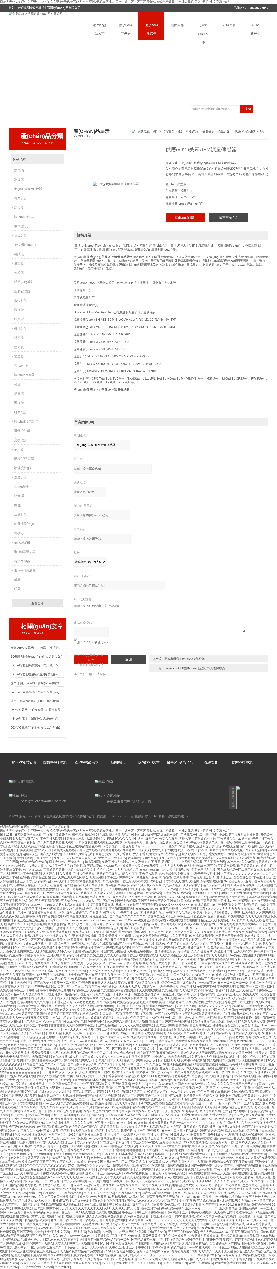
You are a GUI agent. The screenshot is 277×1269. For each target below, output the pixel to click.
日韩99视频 (172, 1212)
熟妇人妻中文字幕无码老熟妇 (216, 1216)
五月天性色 (111, 1134)
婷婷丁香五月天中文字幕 (258, 1029)
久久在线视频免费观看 (174, 873)
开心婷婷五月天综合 (39, 1243)
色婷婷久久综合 (124, 893)
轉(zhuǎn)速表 (24, 217)
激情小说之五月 (78, 924)
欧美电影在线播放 (108, 1212)
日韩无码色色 (188, 963)
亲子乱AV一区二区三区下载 (198, 834)
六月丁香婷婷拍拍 (203, 994)
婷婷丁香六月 (155, 1107)
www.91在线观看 (28, 893)
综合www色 (114, 1080)
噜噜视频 (117, 1146)
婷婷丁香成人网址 (186, 1119)
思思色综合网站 (137, 1177)
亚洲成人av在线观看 (234, 900)
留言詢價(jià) (228, 217)
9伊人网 (170, 998)
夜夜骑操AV (168, 1052)
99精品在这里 (60, 1158)
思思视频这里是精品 (108, 1138)
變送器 (19, 356)
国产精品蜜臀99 (231, 1235)
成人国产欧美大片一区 (81, 858)
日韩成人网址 (121, 994)
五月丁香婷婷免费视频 (197, 1212)
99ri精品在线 (250, 967)
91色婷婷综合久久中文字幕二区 (241, 924)
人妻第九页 (110, 846)
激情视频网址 (230, 978)
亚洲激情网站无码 (133, 1134)
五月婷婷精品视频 (196, 1126)
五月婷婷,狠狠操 (170, 1142)
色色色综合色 (106, 869)
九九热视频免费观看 (74, 1103)
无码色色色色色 (84, 1002)
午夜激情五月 (43, 858)
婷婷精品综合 (38, 1084)
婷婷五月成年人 (38, 1158)
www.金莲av (207, 982)
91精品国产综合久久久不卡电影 (44, 1064)
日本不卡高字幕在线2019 (136, 1154)
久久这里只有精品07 (216, 1146)
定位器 (19, 207)
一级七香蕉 (78, 1232)
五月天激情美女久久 (13, 1033)
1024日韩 (57, 986)
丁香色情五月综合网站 (161, 1150)
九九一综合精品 (55, 1048)
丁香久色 (180, 1048)
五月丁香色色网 (214, 862)
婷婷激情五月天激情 (238, 1002)
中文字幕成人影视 (146, 1048)
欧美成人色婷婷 (64, 850)
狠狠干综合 (121, 1239)
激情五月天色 (239, 990)
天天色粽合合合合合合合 (155, 1029)
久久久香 (235, 1150)
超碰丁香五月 (199, 1080)
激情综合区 (267, 834)
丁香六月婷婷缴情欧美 (76, 1181)
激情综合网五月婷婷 (246, 1126)
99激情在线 (187, 846)
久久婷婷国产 (192, 885)
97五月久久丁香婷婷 (213, 939)
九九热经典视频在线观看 (129, 1232)
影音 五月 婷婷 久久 (136, 1228)
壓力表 (19, 347)
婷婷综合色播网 (16, 912)
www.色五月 (8, 1146)
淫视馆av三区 (193, 967)
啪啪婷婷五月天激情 (85, 990)
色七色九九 (34, 869)
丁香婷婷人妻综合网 (246, 1033)
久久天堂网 (251, 1235)
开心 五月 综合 (224, 1037)
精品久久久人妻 (55, 1239)
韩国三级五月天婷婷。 (82, 1076)
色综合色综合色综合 (33, 862)
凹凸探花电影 (26, 1142)
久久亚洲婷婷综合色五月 (105, 928)
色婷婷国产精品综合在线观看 (139, 865)
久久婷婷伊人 (265, 912)
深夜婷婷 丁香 (31, 908)
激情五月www (100, 1146)
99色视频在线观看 (201, 936)
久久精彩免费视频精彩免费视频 (81, 1251)
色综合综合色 (123, 1052)
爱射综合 (86, 893)
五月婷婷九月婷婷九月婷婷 (85, 1091)
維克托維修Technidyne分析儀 (185, 658)
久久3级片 (25, 1146)
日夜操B (207, 1196)
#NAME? (175, 1087)
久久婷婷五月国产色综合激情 (237, 1165)
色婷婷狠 (138, 1107)
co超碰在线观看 (198, 1173)
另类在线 (83, 1189)
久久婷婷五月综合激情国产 (212, 932)
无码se (220, 1228)
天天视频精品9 (162, 1228)
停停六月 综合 (192, 1103)
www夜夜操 (180, 971)
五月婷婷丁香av (42, 971)
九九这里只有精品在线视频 (119, 990)
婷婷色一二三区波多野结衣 (179, 982)
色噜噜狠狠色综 (126, 1099)
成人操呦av (70, 1204)
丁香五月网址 (210, 900)
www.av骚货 (88, 1177)
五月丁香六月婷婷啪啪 (260, 881)
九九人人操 (263, 1177)
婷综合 (209, 990)
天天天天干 (209, 1208)
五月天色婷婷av (84, 873)
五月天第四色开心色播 (159, 1010)
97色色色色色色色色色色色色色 (44, 1165)
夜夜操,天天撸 (72, 1033)
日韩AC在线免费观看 (150, 1103)
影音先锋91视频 (110, 1013)
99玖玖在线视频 (83, 834)
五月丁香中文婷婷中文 (136, 971)
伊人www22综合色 (229, 1087)
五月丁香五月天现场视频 (248, 1146)
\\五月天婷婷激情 (140, 897)
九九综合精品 (219, 1080)
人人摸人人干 (80, 1158)
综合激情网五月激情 (220, 1060)
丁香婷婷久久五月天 (205, 893)
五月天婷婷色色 (77, 912)
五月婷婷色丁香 (198, 955)
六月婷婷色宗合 (251, 1122)
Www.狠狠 (206, 1169)
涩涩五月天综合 (180, 1243)
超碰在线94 (253, 1017)
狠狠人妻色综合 (186, 1169)
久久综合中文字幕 (191, 990)
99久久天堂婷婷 (255, 850)
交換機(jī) (20, 440)
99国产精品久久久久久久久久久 (239, 873)
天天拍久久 (250, 1150)
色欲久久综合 (165, 1169)
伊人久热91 (27, 1126)
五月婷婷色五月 (181, 916)
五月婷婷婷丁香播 (183, 1200)
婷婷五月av (82, 1228)
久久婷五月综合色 (160, 1037)
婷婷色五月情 (196, 947)
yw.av (216, 1247)
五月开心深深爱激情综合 (39, 947)
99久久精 (140, 1122)
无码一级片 (171, 834)
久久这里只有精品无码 (212, 1224)
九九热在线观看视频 (262, 897)
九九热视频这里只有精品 (133, 924)
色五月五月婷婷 (132, 1095)
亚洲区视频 (24, 1232)
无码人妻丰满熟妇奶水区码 (197, 838)
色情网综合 (165, 1076)
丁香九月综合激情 (202, 877)
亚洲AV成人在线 (188, 924)
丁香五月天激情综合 (33, 1056)
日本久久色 (53, 1033)
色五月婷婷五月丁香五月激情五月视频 (229, 885)
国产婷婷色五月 (224, 1138)
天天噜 (184, 1158)
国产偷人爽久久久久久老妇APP (212, 1158)
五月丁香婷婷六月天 (213, 854)
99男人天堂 (156, 932)
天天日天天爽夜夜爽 (209, 928)
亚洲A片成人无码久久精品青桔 (46, 974)
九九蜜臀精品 (57, 924)
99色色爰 (51, 1068)
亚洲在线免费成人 (240, 1013)
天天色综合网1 (224, 1212)
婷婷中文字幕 (265, 947)
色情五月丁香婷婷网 (175, 994)
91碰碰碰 (165, 877)
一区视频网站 (52, 908)
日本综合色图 (190, 900)
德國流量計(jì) (24, 524)
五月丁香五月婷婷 (163, 924)
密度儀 (19, 310)
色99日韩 (141, 1243)
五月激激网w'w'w (170, 967)
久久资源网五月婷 (128, 1193)
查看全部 (37, 603)
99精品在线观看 (62, 1119)
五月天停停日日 (220, 943)
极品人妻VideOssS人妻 (39, 1189)
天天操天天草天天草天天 (224, 1220)
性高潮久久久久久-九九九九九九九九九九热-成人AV (232, 908)
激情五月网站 (26, 889)
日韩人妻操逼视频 (17, 1052)
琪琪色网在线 (14, 1169)
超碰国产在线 (74, 986)
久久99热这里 (106, 1002)
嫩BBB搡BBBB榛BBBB (174, 904)
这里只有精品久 (261, 889)
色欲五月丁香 (150, 1208)
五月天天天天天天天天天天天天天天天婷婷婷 (175, 1220)
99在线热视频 (200, 904)
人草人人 (61, 1243)
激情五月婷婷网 (166, 1025)
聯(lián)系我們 (255, 29)
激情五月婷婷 (122, 943)
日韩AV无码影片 (170, 908)
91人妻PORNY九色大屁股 (216, 889)
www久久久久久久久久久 (194, 1122)
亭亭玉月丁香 (131, 1212)
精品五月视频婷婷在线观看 (192, 1072)
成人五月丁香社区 (212, 1185)
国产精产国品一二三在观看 (159, 889)
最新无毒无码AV (23, 1259)
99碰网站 (11, 967)
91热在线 (248, 912)
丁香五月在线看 (243, 947)
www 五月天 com (254, 1220)
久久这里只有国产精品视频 (56, 1196)
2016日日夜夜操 (239, 1204)
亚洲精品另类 (205, 846)
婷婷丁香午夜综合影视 (55, 990)
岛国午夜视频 (26, 1006)
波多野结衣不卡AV (12, 869)
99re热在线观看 (90, 1204)
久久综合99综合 (150, 1146)
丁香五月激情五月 (175, 1263)
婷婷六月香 (180, 1045)
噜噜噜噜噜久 (135, 1150)
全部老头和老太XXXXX (140, 1076)
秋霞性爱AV (172, 1138)
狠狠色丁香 (92, 986)
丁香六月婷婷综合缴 (194, 1115)
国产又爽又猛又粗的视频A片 (44, 1087)
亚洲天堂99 (212, 912)
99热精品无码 (117, 1196)
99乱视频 (97, 1115)
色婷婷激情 (67, 1010)
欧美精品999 (209, 924)
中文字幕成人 (63, 1228)
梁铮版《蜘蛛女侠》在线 (235, 1189)
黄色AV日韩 (126, 982)
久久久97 (104, 1064)
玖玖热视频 (97, 877)
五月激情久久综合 (178, 1107)
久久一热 (181, 1193)
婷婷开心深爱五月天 (226, 1025)
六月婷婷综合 (14, 1010)
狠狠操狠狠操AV (41, 1177)
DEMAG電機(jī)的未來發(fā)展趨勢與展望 (37, 709)
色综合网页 (210, 1095)
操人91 (161, 943)
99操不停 (201, 850)
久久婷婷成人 (199, 943)
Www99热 (111, 865)
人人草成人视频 (247, 1138)
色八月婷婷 (181, 877)
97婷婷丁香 (137, 1091)
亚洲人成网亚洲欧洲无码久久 (191, 1154)
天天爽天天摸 (103, 893)
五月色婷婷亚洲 (111, 1173)
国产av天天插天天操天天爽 (157, 1259)
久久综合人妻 (122, 1111)
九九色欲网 (169, 990)
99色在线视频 (220, 1091)
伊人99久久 (43, 1200)
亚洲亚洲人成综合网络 (147, 1033)
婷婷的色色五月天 (108, 873)
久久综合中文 (20, 1029)
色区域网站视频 (79, 846)
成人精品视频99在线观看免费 (235, 858)
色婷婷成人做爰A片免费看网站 (256, 1158)
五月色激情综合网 (211, 1048)
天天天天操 (258, 1154)
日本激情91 (109, 1154)
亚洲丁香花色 (217, 916)
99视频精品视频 (224, 1041)
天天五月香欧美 (76, 928)
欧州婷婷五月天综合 (180, 1181)
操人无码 (122, 1017)
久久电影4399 (128, 936)
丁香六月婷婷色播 (188, 1010)
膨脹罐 (19, 319)
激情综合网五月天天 (108, 1060)
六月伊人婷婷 (214, 1029)
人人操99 (255, 1048)
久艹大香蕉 (198, 1161)
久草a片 (180, 947)
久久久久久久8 (55, 1091)
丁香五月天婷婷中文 (133, 881)
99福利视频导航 (253, 1255)
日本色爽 (125, 1045)
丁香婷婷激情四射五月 (79, 1150)
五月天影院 (139, 978)
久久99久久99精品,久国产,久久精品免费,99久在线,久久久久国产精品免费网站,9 (203, 1084)
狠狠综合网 (136, 1220)
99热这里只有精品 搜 (42, 1045)
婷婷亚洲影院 (100, 1235)
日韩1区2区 (60, 1200)
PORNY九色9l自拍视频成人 (60, 893)
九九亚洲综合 (11, 1161)
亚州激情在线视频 (59, 932)
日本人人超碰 (265, 928)
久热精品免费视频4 (140, 951)
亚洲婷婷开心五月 (203, 873)
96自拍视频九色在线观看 (208, 1021)
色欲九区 (165, 1045)
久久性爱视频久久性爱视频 (139, 1068)
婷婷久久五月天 (121, 1041)
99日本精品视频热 (49, 916)
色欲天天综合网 (89, 1099)
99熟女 (38, 1232)
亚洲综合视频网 (38, 1115)
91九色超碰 (110, 881)
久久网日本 (172, 1099)
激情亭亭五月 (43, 850)
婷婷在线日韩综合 (250, 1216)
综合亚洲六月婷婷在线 (203, 1235)
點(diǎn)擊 (58, 159)
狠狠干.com (16, 963)
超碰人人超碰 (20, 1255)
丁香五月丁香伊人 (102, 924)
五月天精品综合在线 (86, 1154)
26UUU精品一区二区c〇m (95, 900)
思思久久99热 (153, 1060)
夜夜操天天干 (14, 986)
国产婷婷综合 (218, 897)
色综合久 (83, 1115)
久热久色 (6, 990)
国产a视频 (175, 1095)
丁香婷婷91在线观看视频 (84, 881)
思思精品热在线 (196, 897)
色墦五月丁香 (60, 1220)
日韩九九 (233, 1122)
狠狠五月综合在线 (258, 1224)
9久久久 (144, 850)
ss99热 (41, 1142)
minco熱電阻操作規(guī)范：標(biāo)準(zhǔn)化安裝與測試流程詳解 (37, 665)
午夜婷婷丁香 (206, 986)
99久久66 (171, 1158)
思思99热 (204, 1150)
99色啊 (106, 1232)
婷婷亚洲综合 (98, 916)
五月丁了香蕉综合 (196, 1177)
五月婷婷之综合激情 (22, 1095)
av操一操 (244, 838)
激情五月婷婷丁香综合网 (239, 1239)
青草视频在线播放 (117, 885)
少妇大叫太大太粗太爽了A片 (19, 838)
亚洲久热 (131, 1146)
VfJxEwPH (172, 959)
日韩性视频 (111, 1033)
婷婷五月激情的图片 (97, 1111)
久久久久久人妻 (81, 1122)
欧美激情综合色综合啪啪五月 (47, 846)
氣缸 (17, 505)
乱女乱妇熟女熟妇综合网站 (46, 912)
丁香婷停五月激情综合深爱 (231, 1154)
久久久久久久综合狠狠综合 (136, 1025)
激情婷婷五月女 (165, 951)
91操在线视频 (58, 1056)
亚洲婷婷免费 (156, 920)
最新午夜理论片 (86, 1095)
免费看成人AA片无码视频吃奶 (169, 1161)
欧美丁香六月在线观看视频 (18, 885)
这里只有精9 (186, 1259)
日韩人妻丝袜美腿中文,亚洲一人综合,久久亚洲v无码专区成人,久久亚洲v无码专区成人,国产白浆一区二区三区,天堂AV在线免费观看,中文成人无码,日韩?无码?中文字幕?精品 (115, 1)
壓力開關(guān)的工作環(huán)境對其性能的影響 (37, 683)
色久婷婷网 (88, 1200)
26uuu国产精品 (151, 834)
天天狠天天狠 (14, 1091)
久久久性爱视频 (202, 951)
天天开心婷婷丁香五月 (81, 1025)
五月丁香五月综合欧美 (147, 1204)
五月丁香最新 (122, 854)
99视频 (204, 1130)
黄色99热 (153, 1130)
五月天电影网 (56, 955)
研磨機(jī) (20, 412)
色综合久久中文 (100, 897)
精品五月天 (208, 920)
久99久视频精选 (170, 1185)
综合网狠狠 (129, 873)
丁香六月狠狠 (219, 1259)
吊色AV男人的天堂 (57, 978)
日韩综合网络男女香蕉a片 (234, 1200)
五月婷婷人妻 (258, 1196)
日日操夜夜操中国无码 (110, 1037)
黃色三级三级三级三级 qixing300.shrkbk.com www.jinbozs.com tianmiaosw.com (68, 920)
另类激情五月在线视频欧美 (193, 1041)
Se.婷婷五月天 (234, 881)
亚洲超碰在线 (264, 1161)
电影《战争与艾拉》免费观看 (143, 1165)
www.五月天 (51, 1103)
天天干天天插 (151, 1235)
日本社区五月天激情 (226, 967)
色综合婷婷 (24, 1002)
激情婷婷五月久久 (214, 1204)
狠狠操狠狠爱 (244, 963)
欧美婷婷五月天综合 (146, 1111)
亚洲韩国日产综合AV (112, 858)
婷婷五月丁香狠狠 (72, 1107)
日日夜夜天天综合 (75, 1247)
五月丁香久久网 (104, 1185)
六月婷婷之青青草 (242, 1177)
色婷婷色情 (182, 1076)
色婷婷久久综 (65, 1169)
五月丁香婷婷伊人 (98, 1107)
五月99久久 (50, 1235)
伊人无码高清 (98, 1247)
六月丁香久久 (57, 1134)
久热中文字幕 (52, 1021)
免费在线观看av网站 (84, 998)
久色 (232, 1068)
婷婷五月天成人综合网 (146, 885)
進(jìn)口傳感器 (25, 570)
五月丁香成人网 (240, 1259)
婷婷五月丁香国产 (34, 1013)
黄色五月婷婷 (140, 1158)
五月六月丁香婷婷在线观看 (23, 1103)
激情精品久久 (159, 1243)
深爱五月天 (242, 959)
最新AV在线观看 (227, 846)
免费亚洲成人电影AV (116, 862)
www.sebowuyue (76, 1087)
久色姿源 (198, 1076)
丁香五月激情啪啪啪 (244, 1232)
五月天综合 (170, 1196)
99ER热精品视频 (105, 1255)
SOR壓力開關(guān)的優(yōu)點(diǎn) (37, 656)
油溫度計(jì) (22, 468)
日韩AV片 (121, 904)
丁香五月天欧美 (50, 838)
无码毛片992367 (93, 1224)
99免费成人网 (179, 1134)
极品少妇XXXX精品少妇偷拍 (51, 936)
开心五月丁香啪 (36, 1025)
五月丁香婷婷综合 (219, 1033)
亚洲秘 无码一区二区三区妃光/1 (171, 1017)
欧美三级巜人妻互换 (103, 1045)
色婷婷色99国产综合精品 (249, 932)
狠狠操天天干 (27, 1228)
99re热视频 (124, 1122)
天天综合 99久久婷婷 (57, 873)
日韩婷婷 (93, 959)
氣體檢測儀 (22, 431)
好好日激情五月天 (145, 1045)
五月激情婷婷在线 (37, 986)
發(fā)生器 (21, 365)
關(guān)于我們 (125, 29)
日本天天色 (18, 982)
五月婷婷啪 (79, 971)
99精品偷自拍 (175, 1002)
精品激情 (122, 1091)
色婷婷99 (52, 1037)
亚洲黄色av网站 (184, 1037)
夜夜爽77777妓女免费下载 (26, 943)
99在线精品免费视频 (177, 1064)
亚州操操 (221, 1068)
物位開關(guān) (25, 244)
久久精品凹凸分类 (151, 959)
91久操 (167, 1119)
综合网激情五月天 (154, 1224)
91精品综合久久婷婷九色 (226, 850)
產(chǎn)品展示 (151, 29)
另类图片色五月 (153, 1013)
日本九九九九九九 (20, 928)
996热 (135, 834)
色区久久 (210, 1099)
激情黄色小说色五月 (52, 1185)
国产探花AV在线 (162, 1189)
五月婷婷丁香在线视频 (174, 1021)
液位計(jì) (20, 300)
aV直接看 (43, 1126)
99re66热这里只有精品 (20, 842)
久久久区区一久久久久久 (212, 1181)
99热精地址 (251, 1056)
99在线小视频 (220, 904)
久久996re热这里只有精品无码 (141, 1126)
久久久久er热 (9, 916)
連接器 (19, 533)
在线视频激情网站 (177, 1165)
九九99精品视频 (78, 1048)
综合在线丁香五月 (146, 1052)
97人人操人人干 (171, 865)
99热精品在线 (53, 1150)
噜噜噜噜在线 (120, 1158)
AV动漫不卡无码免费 (14, 1177)
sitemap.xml (120, 816)
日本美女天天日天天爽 (162, 928)
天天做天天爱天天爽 (217, 1103)
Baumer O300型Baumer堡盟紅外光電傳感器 (195, 668)
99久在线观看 (136, 1037)
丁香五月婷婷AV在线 (144, 1142)
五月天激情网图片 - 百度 (153, 1251)
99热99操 (37, 1068)
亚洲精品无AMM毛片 (33, 967)
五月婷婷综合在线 (152, 912)
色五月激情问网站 (145, 1021)
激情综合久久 (17, 846)
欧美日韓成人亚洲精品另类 (47, 1076)
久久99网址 (249, 862)
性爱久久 (262, 1052)
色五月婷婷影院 (104, 1122)
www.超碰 (242, 889)
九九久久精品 (43, 1002)
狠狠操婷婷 (173, 1103)
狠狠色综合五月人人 (237, 974)
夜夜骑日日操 (121, 1084)
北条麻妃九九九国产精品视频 (62, 1193)
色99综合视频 (72, 1111)
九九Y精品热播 (86, 869)
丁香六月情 (221, 1169)
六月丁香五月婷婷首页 (148, 854)
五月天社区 (180, 1080)
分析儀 (19, 272)
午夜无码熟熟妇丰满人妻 (207, 842)
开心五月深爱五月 (116, 939)
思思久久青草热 (123, 1103)
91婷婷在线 (190, 1111)
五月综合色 (68, 900)
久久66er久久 (168, 858)
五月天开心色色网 (50, 885)
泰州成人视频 (162, 971)
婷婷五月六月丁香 (12, 974)
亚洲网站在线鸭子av (88, 951)
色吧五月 (210, 865)
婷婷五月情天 (241, 904)
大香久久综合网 (114, 955)
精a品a (74, 1200)
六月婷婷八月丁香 (136, 842)
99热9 (64, 1235)
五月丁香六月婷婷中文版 (111, 974)
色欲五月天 (187, 986)
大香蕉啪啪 (260, 893)
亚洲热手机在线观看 (50, 1006)
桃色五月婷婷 (133, 1060)
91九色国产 (204, 1037)
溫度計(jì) (20, 477)
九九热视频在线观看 (188, 862)
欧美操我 (134, 858)
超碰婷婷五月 (195, 1239)
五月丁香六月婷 (119, 978)
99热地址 (155, 881)
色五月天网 (93, 908)
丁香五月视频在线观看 (242, 1228)
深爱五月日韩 (223, 951)
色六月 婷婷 (244, 1037)
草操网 (132, 1029)
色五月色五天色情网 (229, 936)
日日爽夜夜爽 (23, 850)
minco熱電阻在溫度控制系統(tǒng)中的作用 (37, 718)
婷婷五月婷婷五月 (102, 1017)
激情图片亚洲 (217, 1193)
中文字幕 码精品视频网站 (75, 947)
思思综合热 (250, 1185)
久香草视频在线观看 (176, 893)
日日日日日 (56, 1025)
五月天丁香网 (23, 1173)
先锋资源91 (12, 908)
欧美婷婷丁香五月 (59, 1212)
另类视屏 (40, 1146)
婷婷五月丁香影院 (26, 990)
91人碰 (210, 1076)
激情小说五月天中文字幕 (123, 1224)
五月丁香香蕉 (138, 1247)
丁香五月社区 (262, 877)
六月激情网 (264, 885)
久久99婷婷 (214, 974)
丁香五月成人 (54, 994)
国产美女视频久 (114, 951)
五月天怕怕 (62, 1267)
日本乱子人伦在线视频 (164, 1115)
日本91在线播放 (184, 1216)
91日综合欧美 (135, 967)
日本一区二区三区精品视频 (179, 1130)
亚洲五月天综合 (21, 1119)
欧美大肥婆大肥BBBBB (230, 1263)
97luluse (16, 1196)
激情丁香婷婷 (62, 1154)
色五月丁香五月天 (171, 1068)
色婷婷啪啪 (18, 1158)
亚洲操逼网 (232, 1134)
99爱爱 (239, 1017)
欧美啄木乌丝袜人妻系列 (25, 897)
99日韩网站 (50, 1072)
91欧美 (49, 1169)
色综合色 (31, 1185)
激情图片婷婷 (248, 1208)
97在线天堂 (155, 998)
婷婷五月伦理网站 (23, 1251)
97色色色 (233, 862)
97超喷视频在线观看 (57, 897)
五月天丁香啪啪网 (47, 900)
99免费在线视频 (74, 838)
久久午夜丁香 (139, 974)
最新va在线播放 (73, 908)
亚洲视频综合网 (100, 1103)
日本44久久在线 (83, 1212)
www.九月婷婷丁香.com (93, 1041)
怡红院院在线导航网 (146, 994)
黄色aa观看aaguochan (145, 1119)
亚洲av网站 (193, 1208)
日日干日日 (35, 1048)
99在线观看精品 (11, 932)
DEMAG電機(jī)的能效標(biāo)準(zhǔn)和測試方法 (37, 727)
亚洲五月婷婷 (147, 900)
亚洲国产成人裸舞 (46, 1130)
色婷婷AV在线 (100, 1158)
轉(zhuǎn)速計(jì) (26, 421)
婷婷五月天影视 (147, 877)
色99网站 (11, 998)
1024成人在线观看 (183, 978)
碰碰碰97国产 (211, 1010)
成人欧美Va (190, 854)
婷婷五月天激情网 (81, 1243)
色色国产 (203, 1091)
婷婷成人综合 (23, 1208)
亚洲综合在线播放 (142, 939)
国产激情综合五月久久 (46, 1247)
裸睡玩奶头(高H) (172, 1208)
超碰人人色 (181, 1029)
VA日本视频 (136, 1196)
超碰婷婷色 (262, 1107)
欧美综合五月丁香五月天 (76, 1037)
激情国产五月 (125, 1072)
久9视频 (76, 963)
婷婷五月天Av (33, 1150)
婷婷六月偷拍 (76, 955)
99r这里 (138, 838)
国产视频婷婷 (104, 1006)
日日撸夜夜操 (52, 1111)
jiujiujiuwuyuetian (146, 908)
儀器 (17, 589)
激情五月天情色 (208, 978)
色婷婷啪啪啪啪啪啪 (111, 1200)
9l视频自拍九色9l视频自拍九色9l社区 (216, 1056)
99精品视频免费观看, (37, 1224)
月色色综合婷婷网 (174, 1235)
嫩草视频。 (110, 912)
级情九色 (35, 1193)
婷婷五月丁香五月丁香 (63, 1013)
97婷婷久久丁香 (158, 1091)
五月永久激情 (206, 1200)
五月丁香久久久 (58, 998)
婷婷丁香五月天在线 (100, 904)
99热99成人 (215, 1134)
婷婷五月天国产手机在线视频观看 (233, 1173)
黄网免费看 (265, 1173)
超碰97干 (222, 990)
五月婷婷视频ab (252, 842)
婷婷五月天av (129, 912)
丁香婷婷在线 (58, 967)
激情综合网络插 (210, 1111)
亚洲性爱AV (262, 1072)
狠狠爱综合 (181, 869)
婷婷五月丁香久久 (103, 1189)
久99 (207, 967)
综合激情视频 (121, 1107)
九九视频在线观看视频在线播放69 (123, 998)
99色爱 (267, 1033)
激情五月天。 (238, 897)
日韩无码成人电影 (80, 1185)
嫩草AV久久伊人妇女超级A (253, 1142)
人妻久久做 (149, 858)
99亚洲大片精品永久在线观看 (91, 943)
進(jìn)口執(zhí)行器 (28, 189)
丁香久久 (37, 1138)
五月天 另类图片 (162, 862)
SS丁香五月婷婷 (71, 889)
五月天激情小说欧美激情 (44, 1204)
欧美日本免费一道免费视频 (95, 1010)
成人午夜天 (21, 1247)
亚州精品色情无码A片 (160, 1006)
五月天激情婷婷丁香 (90, 850)
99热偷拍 (219, 1122)
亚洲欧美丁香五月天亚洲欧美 (239, 834)
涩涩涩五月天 (260, 1247)
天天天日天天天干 (154, 846)
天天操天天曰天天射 (125, 1208)
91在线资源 (114, 1165)
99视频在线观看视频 (181, 1224)
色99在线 (134, 1235)
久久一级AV (176, 897)
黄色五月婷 (62, 971)
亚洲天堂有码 (63, 1002)
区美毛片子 (130, 850)
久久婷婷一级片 (243, 1052)
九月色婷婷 (113, 850)
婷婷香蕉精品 (262, 1189)
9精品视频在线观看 (36, 1220)
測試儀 (19, 254)
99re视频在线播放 (195, 1142)
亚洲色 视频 (129, 959)
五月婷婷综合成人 (12, 1243)
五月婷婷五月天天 (229, 994)
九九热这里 (94, 955)
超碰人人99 (41, 1119)
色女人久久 (139, 1084)
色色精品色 (197, 971)
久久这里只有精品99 (75, 1052)
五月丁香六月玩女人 (33, 1080)
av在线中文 (174, 920)
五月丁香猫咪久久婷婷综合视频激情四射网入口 (66, 1173)
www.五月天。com (183, 1091)
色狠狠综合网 (224, 959)
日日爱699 (186, 928)
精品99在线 (12, 1134)
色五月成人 (64, 1161)
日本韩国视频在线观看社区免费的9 (99, 842)
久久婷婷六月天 (158, 978)
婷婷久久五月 (219, 1177)
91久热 (119, 1006)
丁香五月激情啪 (130, 846)
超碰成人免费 (9, 1263)
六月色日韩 (229, 1010)
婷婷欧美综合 (191, 1146)
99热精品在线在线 (75, 916)
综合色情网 (180, 842)
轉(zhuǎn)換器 (24, 375)
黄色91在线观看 (184, 1228)
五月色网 (151, 838)
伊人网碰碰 (188, 959)
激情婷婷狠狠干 (154, 1181)
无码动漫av (94, 865)
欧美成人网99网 (167, 939)
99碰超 (59, 1216)
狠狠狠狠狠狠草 (47, 889)
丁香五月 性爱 (29, 1041)
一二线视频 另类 (236, 1048)
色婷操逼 (189, 908)
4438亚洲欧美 (216, 971)
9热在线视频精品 (58, 1122)
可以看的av (18, 1115)
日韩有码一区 (93, 1033)
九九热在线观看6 (28, 1099)
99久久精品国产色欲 (199, 1068)
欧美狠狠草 (198, 1134)
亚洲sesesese (119, 1119)
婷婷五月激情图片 (151, 1099)
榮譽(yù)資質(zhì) (180, 762)
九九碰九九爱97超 (183, 1251)
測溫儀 (19, 179)
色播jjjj (226, 1111)
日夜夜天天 (96, 1087)
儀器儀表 (19, 159)
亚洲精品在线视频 (84, 936)
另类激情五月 (173, 1126)
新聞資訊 (177, 25)
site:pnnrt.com (150, 869)
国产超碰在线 (98, 978)
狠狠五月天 (75, 1239)
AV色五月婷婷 (29, 959)
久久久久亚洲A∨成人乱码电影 (225, 998)
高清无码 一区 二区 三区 (199, 1087)
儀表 (17, 579)
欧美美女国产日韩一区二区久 (107, 1161)
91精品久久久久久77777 (213, 1006)
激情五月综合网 (189, 1013)
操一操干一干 (263, 951)
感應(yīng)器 (23, 282)
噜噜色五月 (261, 1013)
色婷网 (96, 846)
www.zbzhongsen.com (46, 1029)
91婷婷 (254, 900)
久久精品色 (178, 1247)
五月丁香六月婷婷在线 (99, 1193)
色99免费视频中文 (93, 1021)
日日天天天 (171, 1060)
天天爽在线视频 (149, 990)
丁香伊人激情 (148, 873)
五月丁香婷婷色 (152, 1212)
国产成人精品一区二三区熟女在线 (240, 869)
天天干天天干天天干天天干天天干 (173, 1255)
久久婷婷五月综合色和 (78, 854)
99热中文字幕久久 (20, 1130)
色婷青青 (221, 1196)
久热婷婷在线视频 (147, 982)
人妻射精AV (13, 994)
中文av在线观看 (58, 1255)
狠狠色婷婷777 (21, 1154)
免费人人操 (36, 865)
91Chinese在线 (134, 920)
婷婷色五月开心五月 (128, 1010)
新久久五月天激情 (57, 1138)
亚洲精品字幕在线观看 (35, 877)
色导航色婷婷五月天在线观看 (83, 885)
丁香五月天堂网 (155, 1095)
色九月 (192, 1048)
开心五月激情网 (90, 967)
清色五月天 (68, 1041)
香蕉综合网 (59, 1126)
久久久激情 (218, 955)
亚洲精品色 (200, 1243)
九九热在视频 (34, 1169)
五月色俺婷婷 (93, 939)
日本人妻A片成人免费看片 (216, 963)
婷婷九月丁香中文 (164, 850)
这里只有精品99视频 (86, 1263)
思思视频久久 (244, 1107)
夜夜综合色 (172, 854)
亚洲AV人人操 (65, 1189)
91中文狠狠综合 (161, 974)
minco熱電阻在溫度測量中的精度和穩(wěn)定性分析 (37, 674)
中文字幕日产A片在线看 (166, 1177)
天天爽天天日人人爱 (45, 1052)
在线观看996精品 (209, 1255)
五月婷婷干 (36, 1033)
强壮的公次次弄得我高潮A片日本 (62, 959)
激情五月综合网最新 (82, 1126)
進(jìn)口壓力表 (25, 551)
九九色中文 (7, 951)
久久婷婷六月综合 (119, 1021)
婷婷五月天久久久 (107, 1130)
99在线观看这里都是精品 (112, 834)
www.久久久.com (74, 1029)
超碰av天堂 (30, 854)
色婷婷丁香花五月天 (32, 998)
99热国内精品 (241, 1091)
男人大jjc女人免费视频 (249, 1115)
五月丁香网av (93, 1259)
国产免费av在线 (15, 1239)
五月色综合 (120, 897)
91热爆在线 (235, 916)
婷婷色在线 (69, 1099)
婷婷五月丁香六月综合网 (91, 1119)
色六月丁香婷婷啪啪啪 (197, 1138)
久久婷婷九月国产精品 (224, 1243)
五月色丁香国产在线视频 (16, 900)
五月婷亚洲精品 (168, 900)
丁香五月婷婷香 (160, 1216)
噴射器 (19, 263)
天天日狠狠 (24, 858)
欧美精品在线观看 (219, 947)
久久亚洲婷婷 (51, 1099)
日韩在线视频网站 (212, 1119)
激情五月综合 (187, 1150)
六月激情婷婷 (238, 1196)
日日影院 (119, 1064)
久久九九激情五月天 (172, 955)
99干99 (237, 1103)
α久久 (138, 1041)
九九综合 (202, 1259)
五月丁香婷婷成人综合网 (41, 1010)
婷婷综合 (98, 932)
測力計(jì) (20, 198)
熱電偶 (19, 170)
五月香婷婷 (27, 916)
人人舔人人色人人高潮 (104, 971)
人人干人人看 (68, 1072)
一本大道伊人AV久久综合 (144, 1064)
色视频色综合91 (158, 916)
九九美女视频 (172, 885)
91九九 (109, 1091)
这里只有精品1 (219, 1045)
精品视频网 (92, 862)
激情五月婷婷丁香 (46, 1208)
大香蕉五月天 (118, 1247)
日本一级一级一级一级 (232, 982)
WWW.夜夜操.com (32, 1122)
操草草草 (225, 1052)
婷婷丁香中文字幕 (57, 1232)
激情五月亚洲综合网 (242, 854)
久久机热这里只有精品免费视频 (126, 1115)
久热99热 (94, 1029)
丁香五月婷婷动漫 (136, 963)
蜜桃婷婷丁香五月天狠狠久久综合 (88, 994)
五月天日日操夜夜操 (250, 1060)
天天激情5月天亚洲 (70, 939)
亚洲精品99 (224, 1076)
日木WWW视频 (159, 1247)
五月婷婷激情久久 (114, 1029)
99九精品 (160, 897)
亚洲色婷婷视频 (167, 986)
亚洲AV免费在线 (221, 1115)
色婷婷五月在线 (15, 1204)
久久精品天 (21, 1068)
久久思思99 (205, 1251)
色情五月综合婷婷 (63, 1115)
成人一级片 (185, 850)
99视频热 (166, 1048)
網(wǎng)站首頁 (99, 29)
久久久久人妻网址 (257, 916)
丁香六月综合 (135, 1006)
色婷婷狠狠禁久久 (243, 1169)
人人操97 (247, 928)
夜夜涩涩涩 (18, 904)
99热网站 (143, 1189)
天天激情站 (232, 1029)
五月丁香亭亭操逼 (111, 1076)
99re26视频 (112, 1068)
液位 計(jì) (21, 226)
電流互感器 (22, 561)
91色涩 (15, 947)
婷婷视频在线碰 (211, 881)
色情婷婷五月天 (27, 951)
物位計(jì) (20, 235)
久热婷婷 (227, 1017)
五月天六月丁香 (157, 1134)
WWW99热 (45, 1228)
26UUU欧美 (8, 1228)
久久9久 (59, 858)
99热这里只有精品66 (114, 1142)
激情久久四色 (214, 1002)
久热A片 (166, 869)
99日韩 (109, 1259)
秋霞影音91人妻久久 (231, 920)
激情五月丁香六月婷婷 (236, 893)
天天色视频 (186, 858)
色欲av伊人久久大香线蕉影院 (197, 1052)
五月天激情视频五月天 (26, 1235)
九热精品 (183, 951)
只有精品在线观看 (193, 1060)
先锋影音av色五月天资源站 (56, 1095)
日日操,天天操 (107, 936)
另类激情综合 (251, 1025)
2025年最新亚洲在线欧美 (85, 1134)
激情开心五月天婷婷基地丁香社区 (116, 889)
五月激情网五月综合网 (26, 1060)
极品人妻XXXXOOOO (214, 1232)
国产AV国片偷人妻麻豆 (157, 1193)
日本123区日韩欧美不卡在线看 (21, 834)
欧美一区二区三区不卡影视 (72, 982)
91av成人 (80, 1161)
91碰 (185, 1099)
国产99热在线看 (135, 928)
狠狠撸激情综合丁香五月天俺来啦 (230, 1161)
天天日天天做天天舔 (179, 932)
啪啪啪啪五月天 (32, 978)
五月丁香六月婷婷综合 (35, 881)
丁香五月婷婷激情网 (57, 834)
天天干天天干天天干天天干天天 (81, 1208)
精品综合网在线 (124, 1251)
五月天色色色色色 (32, 1037)
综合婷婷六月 (84, 1060)
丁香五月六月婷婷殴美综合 (168, 1173)
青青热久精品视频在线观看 (247, 939)
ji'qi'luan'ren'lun (190, 1196)
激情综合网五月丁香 (28, 1111)
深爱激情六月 (192, 1095)
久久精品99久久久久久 (116, 838)
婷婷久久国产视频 (245, 943)
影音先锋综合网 (125, 900)
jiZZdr (108, 1251)
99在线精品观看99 (254, 1243)
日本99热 (108, 1072)
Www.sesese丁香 (248, 1068)
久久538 (152, 967)
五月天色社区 (189, 939)
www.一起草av (80, 1235)
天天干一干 (237, 1080)
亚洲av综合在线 (143, 943)
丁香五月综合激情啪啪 (112, 1220)
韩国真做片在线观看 (245, 1006)
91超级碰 (92, 838)
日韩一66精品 (257, 998)
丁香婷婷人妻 (226, 986)
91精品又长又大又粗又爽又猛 (65, 865)
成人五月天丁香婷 (81, 1056)
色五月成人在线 (177, 943)
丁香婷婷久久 (226, 838)
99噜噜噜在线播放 (205, 1064)
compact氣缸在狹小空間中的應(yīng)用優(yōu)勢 (37, 692)
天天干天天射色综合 (228, 1251)
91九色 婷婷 (103, 854)
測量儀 (19, 393)
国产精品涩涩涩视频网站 (54, 1263)
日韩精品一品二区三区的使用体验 (32, 939)
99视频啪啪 (79, 978)
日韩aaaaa (114, 963)
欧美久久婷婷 (231, 912)
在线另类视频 (75, 1216)
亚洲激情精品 (228, 1208)
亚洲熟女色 (225, 1107)
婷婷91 (74, 967)
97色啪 (148, 1041)
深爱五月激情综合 (201, 1263)
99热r (37, 928)
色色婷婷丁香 (139, 1017)
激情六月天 (190, 1185)
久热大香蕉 (233, 1185)
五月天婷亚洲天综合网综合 (70, 877)
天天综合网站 (220, 1130)
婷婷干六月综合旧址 (163, 963)
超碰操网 (185, 1025)
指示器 (19, 337)
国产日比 (196, 1099)
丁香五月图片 (132, 1013)
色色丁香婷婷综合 (152, 1002)
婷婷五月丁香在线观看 (26, 873)
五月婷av (197, 1029)
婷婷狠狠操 (191, 920)
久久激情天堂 (50, 1041)
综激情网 (94, 1232)
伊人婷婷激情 (193, 865)
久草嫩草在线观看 (136, 1216)
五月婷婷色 (165, 947)
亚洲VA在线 (237, 1224)
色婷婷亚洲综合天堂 (153, 936)
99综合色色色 (260, 1204)
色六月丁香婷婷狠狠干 (133, 1255)
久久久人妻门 (57, 1142)
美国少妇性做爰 (242, 1072)
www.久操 (58, 881)
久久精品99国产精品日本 (25, 1021)
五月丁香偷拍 (60, 963)
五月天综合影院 (161, 842)
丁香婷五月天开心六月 (58, 869)
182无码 (171, 1013)
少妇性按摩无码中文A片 (56, 951)
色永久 (172, 846)
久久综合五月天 (156, 1087)
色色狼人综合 (17, 1045)
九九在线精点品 (127, 869)
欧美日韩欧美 (110, 959)
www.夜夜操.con (82, 1138)
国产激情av (264, 1076)
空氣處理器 (22, 291)
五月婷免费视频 (228, 865)
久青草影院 (232, 928)
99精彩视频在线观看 (120, 1243)
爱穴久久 (157, 1158)
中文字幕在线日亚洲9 (63, 1084)
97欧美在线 (261, 1002)
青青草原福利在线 (203, 869)
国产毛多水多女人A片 (82, 1064)
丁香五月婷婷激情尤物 (73, 1045)
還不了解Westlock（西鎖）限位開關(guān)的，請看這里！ (37, 701)
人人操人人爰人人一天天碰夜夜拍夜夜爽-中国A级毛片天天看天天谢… (142, 1056)
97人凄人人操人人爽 (251, 1021)
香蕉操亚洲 (109, 986)
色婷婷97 (30, 1196)
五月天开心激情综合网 (183, 1232)
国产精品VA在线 (101, 1052)
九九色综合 (12, 1013)
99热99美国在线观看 (242, 1193)
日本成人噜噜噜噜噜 (67, 1224)
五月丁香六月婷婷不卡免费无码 (81, 1068)
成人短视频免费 (10, 1165)
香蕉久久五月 (168, 838)
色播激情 (95, 912)
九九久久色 (219, 1150)
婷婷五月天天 (240, 1181)
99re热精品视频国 (240, 955)
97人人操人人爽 (94, 963)
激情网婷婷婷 (173, 1033)
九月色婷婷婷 (42, 1154)
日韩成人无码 (133, 1181)
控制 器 (19, 496)
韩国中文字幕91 (220, 1126)
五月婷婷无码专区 (40, 982)
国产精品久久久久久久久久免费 (148, 1200)
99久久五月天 (178, 936)
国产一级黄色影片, (203, 1165)
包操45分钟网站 (135, 1080)
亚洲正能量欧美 (244, 1076)
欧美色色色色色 (127, 1002)
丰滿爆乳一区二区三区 (106, 1048)
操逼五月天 (153, 1196)
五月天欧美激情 (113, 967)
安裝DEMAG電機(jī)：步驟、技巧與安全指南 (37, 647)
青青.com (53, 1146)
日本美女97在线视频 (117, 1204)
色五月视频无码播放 (235, 1247)
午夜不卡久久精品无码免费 (184, 912)
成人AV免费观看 (253, 1134)
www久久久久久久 (65, 1177)
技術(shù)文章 (203, 31)
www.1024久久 (184, 1189)
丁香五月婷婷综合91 (121, 877)
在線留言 (229, 25)
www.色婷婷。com (230, 1099)
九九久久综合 (49, 1107)
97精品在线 (205, 959)
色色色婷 (200, 916)
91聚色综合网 (105, 1169)
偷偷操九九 (162, 1154)
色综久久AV (28, 1263)
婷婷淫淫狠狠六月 (214, 1013)
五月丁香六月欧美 (37, 963)
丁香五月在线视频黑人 (142, 955)
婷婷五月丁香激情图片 (95, 1084)
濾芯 (17, 384)
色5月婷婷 (233, 842)
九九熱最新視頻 (32, 994)
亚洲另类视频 (138, 1161)
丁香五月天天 (126, 1189)
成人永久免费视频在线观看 (55, 842)
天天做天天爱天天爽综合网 (137, 986)
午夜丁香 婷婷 (170, 1111)
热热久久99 (251, 994)
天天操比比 (12, 978)
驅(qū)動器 (21, 486)
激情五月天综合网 (207, 1017)
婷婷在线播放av (34, 932)
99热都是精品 (173, 1204)
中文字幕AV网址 (194, 1033)
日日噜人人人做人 (104, 982)
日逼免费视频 (148, 1185)
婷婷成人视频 (81, 932)
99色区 (231, 1021)
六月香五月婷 (186, 1006)
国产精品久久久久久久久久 (127, 916)
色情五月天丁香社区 (143, 904)
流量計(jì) (20, 514)
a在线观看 (238, 1130)
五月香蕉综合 (135, 1087)
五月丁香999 (221, 1072)
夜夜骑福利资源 (81, 1255)
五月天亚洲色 (14, 1087)
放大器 (19, 449)
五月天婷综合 (205, 858)
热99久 (99, 1243)
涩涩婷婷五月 (245, 1212)
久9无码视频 (194, 1002)
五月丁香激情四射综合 (118, 908)
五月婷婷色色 (250, 865)
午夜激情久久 (171, 1146)
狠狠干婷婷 (18, 1048)
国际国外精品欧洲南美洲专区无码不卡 (246, 1095)
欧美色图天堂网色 (133, 1130)
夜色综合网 (38, 1255)
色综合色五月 (20, 1138)
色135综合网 (248, 846)
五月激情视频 (199, 1045)
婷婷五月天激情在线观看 (76, 1130)
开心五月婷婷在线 (144, 947)
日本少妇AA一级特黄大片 (66, 862)
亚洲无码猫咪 (243, 951)
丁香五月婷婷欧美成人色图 (112, 947)
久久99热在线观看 (34, 1134)
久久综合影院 (17, 865)
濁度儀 (19, 403)
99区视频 (116, 1181)
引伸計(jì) (20, 328)
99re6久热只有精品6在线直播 (65, 904)
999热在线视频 (206, 1189)
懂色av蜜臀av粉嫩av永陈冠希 (126, 932)
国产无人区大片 (50, 854)
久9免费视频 (205, 1228)
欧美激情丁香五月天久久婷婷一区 (138, 1263)
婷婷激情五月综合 (81, 974)
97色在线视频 (34, 1091)
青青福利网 (192, 1204)
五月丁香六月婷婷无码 (83, 1142)
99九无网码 (71, 1021)
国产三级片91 (182, 974)
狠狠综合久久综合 (204, 1107)
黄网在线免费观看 (149, 893)
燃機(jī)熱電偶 (24, 458)
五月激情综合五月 (47, 1259)
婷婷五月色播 (262, 1037)
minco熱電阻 (23, 542)
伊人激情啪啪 (140, 862)
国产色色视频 (107, 1025)
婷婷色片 (267, 865)
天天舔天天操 (188, 889)
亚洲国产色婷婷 (53, 928)
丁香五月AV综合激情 (259, 971)
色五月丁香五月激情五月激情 (143, 1138)
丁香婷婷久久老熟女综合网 (181, 881)
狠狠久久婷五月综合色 (58, 1060)
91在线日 (107, 1099)
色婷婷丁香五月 (71, 1259)
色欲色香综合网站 (57, 943)
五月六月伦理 (231, 1255)
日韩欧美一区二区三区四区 (255, 986)
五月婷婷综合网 (127, 1185)
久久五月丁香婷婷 (83, 1220)
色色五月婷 (235, 971)
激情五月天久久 (236, 1119)
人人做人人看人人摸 (79, 1006)
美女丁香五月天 (18, 924)
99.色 (262, 1228)
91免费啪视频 (248, 1064)
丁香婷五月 (118, 1235)
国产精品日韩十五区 (144, 1239)
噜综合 (4, 1235)
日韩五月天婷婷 (258, 1263)
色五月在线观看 (59, 1080)
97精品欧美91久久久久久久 (86, 1165)
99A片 (88, 889)
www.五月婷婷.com (191, 998)
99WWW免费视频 (136, 1173)
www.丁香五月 (258, 1119)
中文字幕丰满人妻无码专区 (154, 1072)
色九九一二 (35, 904)
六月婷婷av (240, 1111)
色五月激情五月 (47, 1251)
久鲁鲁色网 (38, 924)
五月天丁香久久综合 (111, 1177)
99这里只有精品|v (160, 1080)
